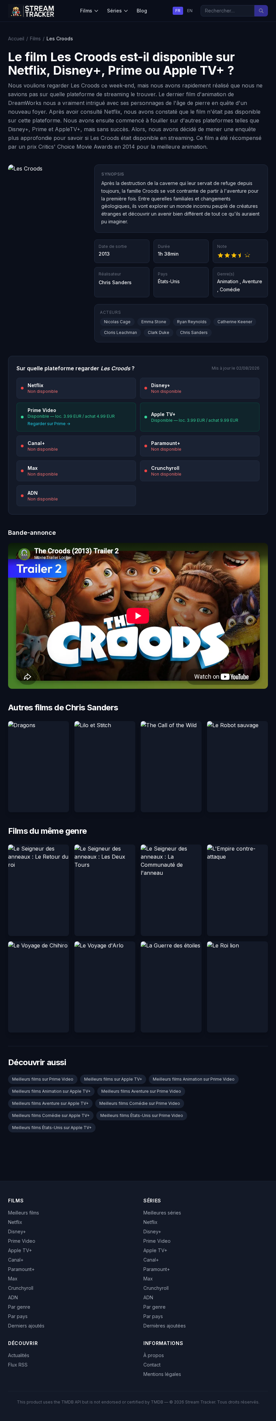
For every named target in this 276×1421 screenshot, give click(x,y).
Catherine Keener (234, 321)
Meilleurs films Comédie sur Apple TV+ (51, 1115)
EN (190, 10)
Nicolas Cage (117, 321)
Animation (227, 281)
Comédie (230, 289)
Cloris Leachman (120, 332)
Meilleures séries (162, 1213)
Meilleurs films (23, 1213)
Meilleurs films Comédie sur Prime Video (139, 1103)
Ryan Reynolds (192, 321)
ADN (13, 1297)
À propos (153, 1355)
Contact (152, 1365)
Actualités (18, 1355)
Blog (142, 10)
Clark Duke (158, 332)
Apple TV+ (20, 1250)
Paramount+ (21, 1269)
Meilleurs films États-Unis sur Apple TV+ (52, 1127)
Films (86, 10)
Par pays (18, 1316)
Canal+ (16, 1260)
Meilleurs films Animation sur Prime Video (194, 1079)
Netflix (15, 1222)
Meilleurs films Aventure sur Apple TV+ (50, 1103)
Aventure (252, 281)
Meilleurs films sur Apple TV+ (113, 1079)
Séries (114, 10)
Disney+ (17, 1231)
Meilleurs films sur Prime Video (42, 1079)
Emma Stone (153, 321)
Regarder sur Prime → (49, 423)
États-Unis (169, 281)
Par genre (19, 1307)
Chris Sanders (115, 282)
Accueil (16, 38)
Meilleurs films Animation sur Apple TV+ (51, 1091)
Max (13, 1278)
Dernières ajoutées (164, 1326)
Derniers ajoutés (26, 1326)
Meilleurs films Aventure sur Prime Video (141, 1091)
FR (177, 10)
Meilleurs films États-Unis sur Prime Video (141, 1115)
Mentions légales (162, 1374)
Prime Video (21, 1241)
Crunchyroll (20, 1288)
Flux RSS (18, 1365)
